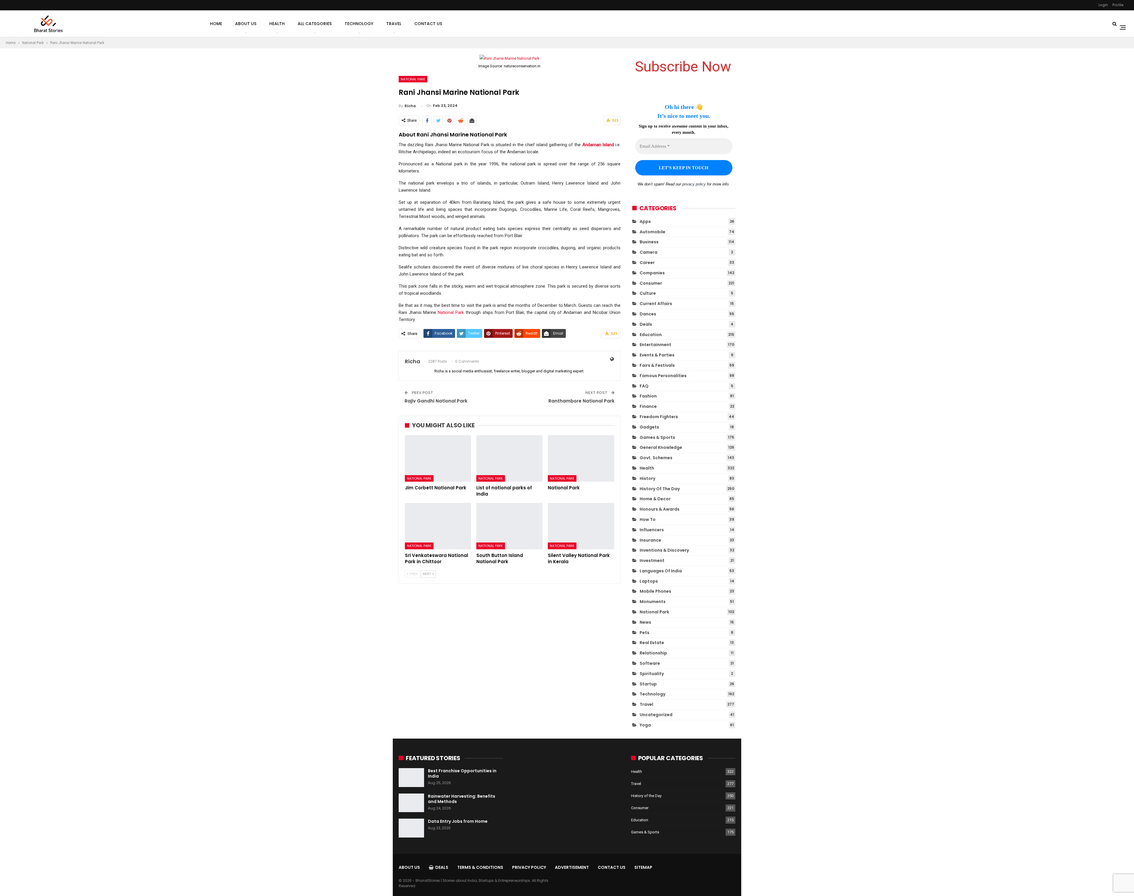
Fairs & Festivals (657, 365)
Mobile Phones (655, 591)
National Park (413, 79)
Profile (1118, 4)
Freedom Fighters (659, 417)
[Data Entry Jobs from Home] (411, 828)
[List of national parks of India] (509, 458)
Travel (393, 24)
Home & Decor (655, 499)
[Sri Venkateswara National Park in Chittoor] (438, 526)
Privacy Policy (529, 867)
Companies (652, 273)
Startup (648, 684)
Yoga (645, 725)
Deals (646, 324)
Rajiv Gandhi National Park (436, 401)
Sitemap (643, 867)
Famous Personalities (663, 376)
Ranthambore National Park (581, 401)
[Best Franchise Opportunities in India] (411, 777)
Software (650, 663)
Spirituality (652, 674)
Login (1103, 4)
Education (651, 335)
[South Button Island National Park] (509, 526)
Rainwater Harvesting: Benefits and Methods (461, 798)
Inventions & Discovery (664, 550)
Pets (644, 633)
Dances (648, 314)
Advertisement (572, 867)
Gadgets (649, 427)
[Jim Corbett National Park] (438, 458)
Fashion (648, 396)
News (645, 622)
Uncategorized (656, 715)
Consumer (651, 283)
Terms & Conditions (480, 867)
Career (647, 262)
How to (648, 519)
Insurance (650, 540)
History (647, 478)
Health (277, 24)
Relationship (653, 653)
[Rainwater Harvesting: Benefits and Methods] (411, 803)
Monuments (653, 602)
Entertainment (655, 345)
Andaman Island (598, 144)
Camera (648, 252)
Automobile (652, 232)
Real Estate (652, 643)
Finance (648, 406)
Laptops (649, 581)
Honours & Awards (660, 509)
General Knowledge (661, 447)
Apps (645, 221)
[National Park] (581, 458)
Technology (359, 24)
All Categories (315, 24)
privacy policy (694, 184)
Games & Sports (657, 437)
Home (216, 24)
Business (649, 242)
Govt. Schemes (656, 458)
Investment (652, 560)
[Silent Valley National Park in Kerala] (581, 526)
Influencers (652, 530)
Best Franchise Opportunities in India (462, 773)
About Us (245, 24)
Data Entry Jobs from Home (458, 821)
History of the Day (660, 489)
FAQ (644, 386)
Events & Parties (657, 355)
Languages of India (661, 571)
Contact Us (428, 24)
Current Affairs (656, 304)
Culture (648, 293)
